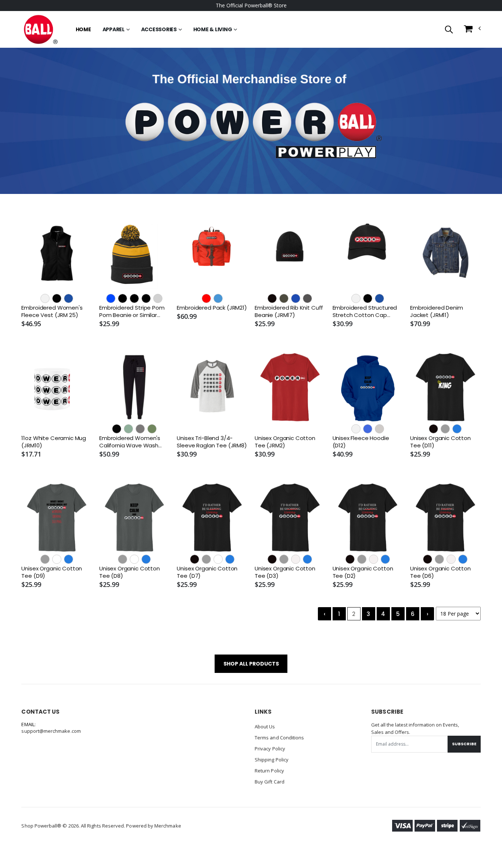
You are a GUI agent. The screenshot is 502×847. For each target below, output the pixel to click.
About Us (265, 726)
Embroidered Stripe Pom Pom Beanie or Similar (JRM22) (132, 311)
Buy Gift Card (269, 781)
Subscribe (464, 744)
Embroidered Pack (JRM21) (212, 307)
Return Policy (269, 770)
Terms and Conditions (279, 737)
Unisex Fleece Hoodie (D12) (361, 442)
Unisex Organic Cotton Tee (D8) (129, 572)
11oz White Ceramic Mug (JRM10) (53, 442)
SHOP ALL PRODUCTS (251, 663)
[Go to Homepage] (40, 29)
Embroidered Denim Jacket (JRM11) (436, 311)
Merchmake (167, 825)
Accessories (159, 29)
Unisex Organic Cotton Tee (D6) (440, 572)
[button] (449, 29)
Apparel (114, 29)
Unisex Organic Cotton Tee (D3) (285, 572)
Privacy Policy (270, 748)
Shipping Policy (271, 759)
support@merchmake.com (50, 731)
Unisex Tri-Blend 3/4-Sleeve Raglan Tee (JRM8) (212, 442)
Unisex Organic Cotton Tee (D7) (207, 572)
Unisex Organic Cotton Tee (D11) (440, 442)
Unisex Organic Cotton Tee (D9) (51, 572)
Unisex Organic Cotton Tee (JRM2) (285, 442)
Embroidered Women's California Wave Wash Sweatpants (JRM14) (129, 442)
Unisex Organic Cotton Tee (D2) (363, 572)
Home (83, 29)
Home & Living (212, 29)
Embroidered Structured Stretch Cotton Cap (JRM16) (365, 311)
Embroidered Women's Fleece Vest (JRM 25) (51, 311)
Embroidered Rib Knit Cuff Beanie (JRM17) (289, 311)
